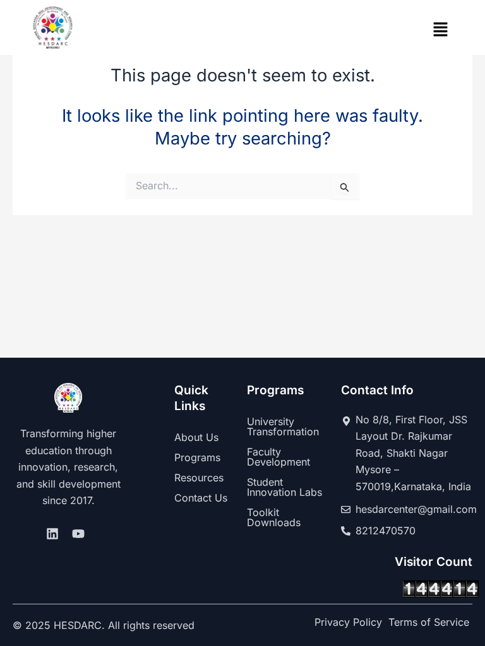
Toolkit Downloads (274, 517)
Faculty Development (278, 456)
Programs (197, 457)
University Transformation (283, 426)
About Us (196, 437)
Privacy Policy (348, 622)
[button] (440, 30)
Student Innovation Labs (284, 487)
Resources (199, 477)
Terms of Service (428, 622)
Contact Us (200, 497)
